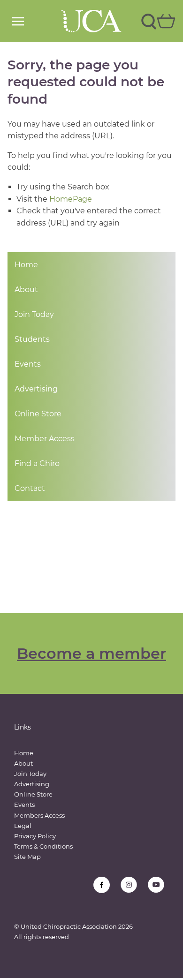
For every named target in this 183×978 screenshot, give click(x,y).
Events (28, 364)
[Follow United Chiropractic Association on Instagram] (129, 885)
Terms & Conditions (43, 846)
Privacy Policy (35, 836)
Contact (30, 488)
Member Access (45, 438)
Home (26, 264)
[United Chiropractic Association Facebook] (101, 885)
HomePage (70, 199)
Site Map (27, 856)
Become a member (91, 653)
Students (32, 339)
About (26, 289)
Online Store (38, 413)
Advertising (36, 388)
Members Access (39, 815)
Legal (22, 825)
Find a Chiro (37, 463)
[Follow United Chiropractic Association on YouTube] (156, 885)
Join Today (34, 314)
